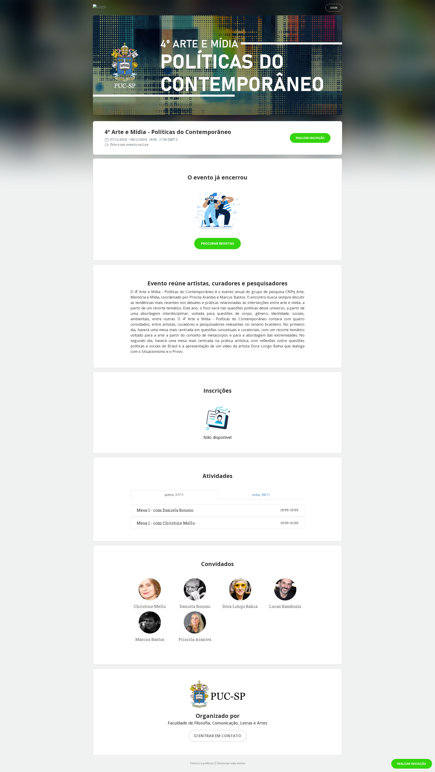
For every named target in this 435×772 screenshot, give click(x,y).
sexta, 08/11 (261, 494)
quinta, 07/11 (174, 494)
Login (333, 7)
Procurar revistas (217, 243)
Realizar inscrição (310, 138)
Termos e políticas (202, 763)
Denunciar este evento (231, 763)
